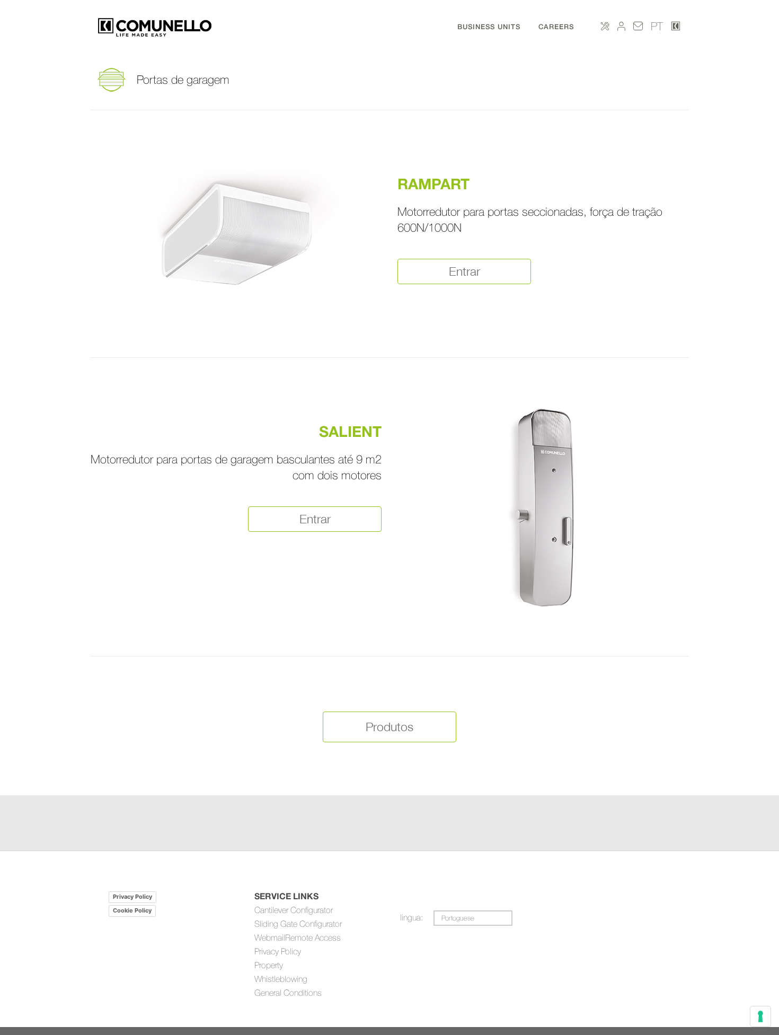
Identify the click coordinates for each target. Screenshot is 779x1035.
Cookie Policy (132, 910)
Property (268, 965)
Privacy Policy (132, 896)
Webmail (269, 937)
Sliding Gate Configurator (298, 923)
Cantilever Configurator (293, 910)
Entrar (464, 271)
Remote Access (313, 937)
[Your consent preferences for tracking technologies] (760, 1016)
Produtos (389, 727)
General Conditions (288, 992)
